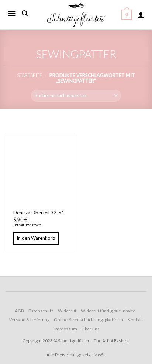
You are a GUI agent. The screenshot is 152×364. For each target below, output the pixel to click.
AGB (19, 311)
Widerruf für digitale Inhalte (108, 311)
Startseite (29, 75)
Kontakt (135, 319)
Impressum (65, 329)
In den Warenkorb (36, 238)
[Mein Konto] (141, 15)
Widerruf (67, 311)
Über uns (91, 329)
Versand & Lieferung (29, 319)
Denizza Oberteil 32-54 (38, 213)
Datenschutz (40, 311)
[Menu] (12, 13)
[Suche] (25, 13)
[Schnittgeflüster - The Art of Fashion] (76, 15)
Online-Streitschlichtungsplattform (88, 319)
